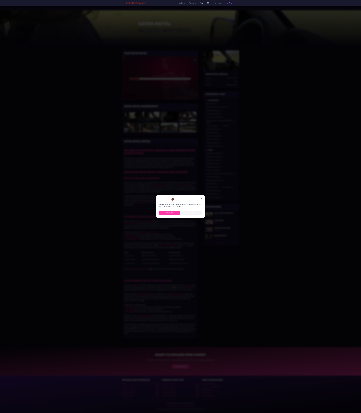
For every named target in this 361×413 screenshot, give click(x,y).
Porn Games (181, 3)
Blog (208, 3)
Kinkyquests (218, 3)
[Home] (136, 3)
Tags (202, 3)
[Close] (201, 198)
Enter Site (169, 213)
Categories (193, 3)
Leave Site (191, 213)
